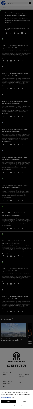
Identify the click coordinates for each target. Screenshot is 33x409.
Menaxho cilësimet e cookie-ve (16, 405)
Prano (8, 401)
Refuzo (24, 401)
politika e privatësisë (6, 397)
